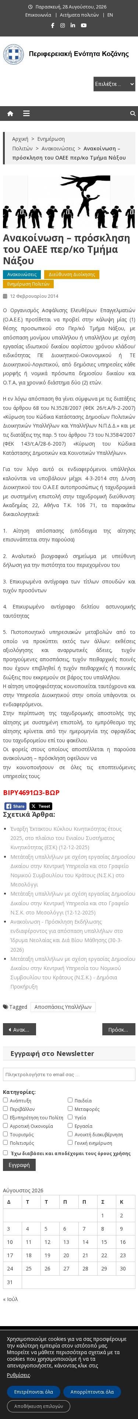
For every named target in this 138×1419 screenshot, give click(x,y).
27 (66, 1268)
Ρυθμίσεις (18, 1374)
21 (85, 1255)
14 (85, 1241)
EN (110, 15)
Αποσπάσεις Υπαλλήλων (63, 1006)
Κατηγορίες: (19, 1091)
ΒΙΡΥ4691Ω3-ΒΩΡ (31, 792)
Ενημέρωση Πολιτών (28, 284)
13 (66, 1241)
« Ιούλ (10, 1299)
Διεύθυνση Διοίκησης (72, 274)
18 (29, 1255)
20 (66, 1255)
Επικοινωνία (38, 15)
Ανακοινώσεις (21, 274)
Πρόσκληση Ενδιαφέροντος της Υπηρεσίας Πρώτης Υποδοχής (121, 1029)
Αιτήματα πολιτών (79, 15)
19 (47, 1255)
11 (29, 1241)
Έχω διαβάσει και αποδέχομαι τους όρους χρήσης (71, 1153)
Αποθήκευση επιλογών (38, 1406)
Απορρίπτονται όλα (92, 1392)
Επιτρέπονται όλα (33, 1392)
